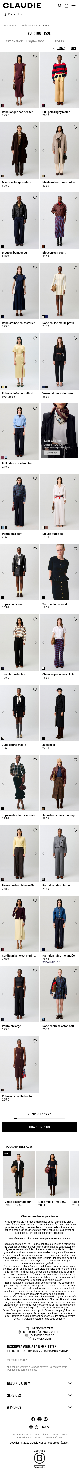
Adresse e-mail (16, 1359)
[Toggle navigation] (73, 5)
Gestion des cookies (30, 1437)
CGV (13, 1434)
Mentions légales (53, 1437)
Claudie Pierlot (11, 25)
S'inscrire (70, 1360)
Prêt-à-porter (29, 25)
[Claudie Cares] (39, 1458)
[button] (59, 5)
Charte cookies (59, 1434)
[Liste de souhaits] (35, 57)
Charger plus (39, 1127)
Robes (59, 41)
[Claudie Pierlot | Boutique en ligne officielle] (22, 5)
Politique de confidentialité (33, 1434)
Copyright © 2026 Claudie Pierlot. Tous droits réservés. (39, 1442)
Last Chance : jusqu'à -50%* (24, 41)
